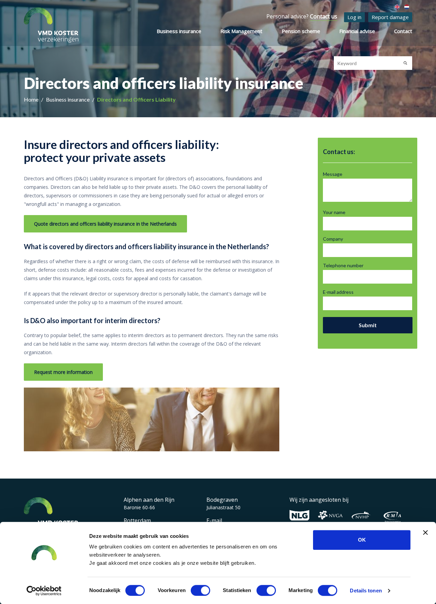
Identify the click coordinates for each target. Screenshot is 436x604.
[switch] (200, 590)
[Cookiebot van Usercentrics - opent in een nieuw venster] (44, 591)
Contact (403, 31)
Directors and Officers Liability (136, 99)
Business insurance (179, 31)
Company (333, 239)
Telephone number (343, 265)
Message (332, 174)
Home (32, 99)
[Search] (405, 63)
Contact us (323, 16)
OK (362, 540)
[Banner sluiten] (425, 532)
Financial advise (357, 31)
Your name (334, 212)
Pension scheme (301, 31)
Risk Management (241, 31)
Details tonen (366, 590)
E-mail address (338, 292)
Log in (354, 17)
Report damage (390, 17)
